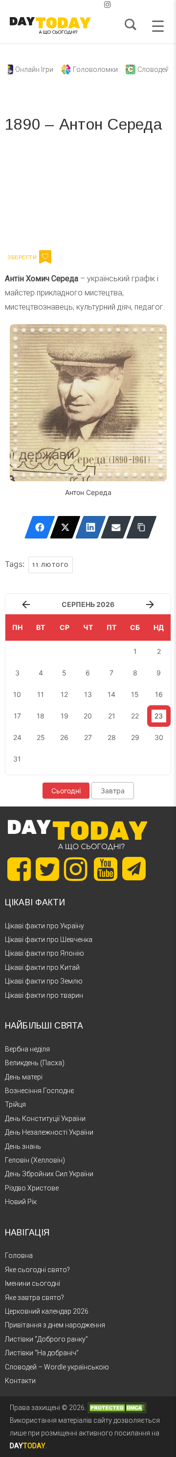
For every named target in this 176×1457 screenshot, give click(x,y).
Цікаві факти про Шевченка (48, 939)
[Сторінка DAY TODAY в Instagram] (76, 869)
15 (135, 694)
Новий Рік (21, 1202)
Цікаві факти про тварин (44, 995)
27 (88, 737)
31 (17, 759)
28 (112, 737)
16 (159, 694)
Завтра (113, 790)
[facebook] (76, 4)
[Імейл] (116, 527)
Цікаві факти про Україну (44, 926)
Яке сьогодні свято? (37, 1270)
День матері (24, 1077)
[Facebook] (39, 527)
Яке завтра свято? (34, 1297)
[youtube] (100, 4)
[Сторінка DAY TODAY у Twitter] (47, 869)
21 (111, 716)
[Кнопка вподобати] (45, 257)
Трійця (15, 1104)
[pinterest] (92, 4)
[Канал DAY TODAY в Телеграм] (134, 869)
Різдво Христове (32, 1188)
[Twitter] (65, 527)
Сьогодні (66, 790)
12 (64, 694)
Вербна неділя (27, 1049)
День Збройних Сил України (49, 1174)
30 (158, 737)
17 (17, 716)
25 (41, 737)
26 (64, 737)
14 (111, 694)
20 (88, 716)
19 (64, 716)
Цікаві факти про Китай (42, 967)
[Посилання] (141, 527)
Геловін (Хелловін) (35, 1160)
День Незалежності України (49, 1132)
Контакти (20, 1381)
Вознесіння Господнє (39, 1091)
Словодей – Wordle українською (57, 1367)
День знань (23, 1146)
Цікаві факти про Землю (44, 981)
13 (88, 694)
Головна (19, 1255)
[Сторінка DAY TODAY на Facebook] (19, 869)
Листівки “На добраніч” (42, 1353)
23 (158, 716)
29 (135, 737)
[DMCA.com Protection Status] (117, 1408)
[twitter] (68, 4)
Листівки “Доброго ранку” (46, 1339)
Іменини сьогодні (32, 1283)
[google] (84, 4)
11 (40, 694)
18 (40, 716)
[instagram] (107, 4)
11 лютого (50, 564)
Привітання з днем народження (55, 1325)
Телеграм (40, 194)
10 (17, 694)
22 (135, 716)
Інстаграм (109, 194)
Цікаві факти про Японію (44, 953)
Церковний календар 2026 (46, 1311)
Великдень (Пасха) (35, 1063)
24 (17, 737)
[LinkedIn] (90, 527)
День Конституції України (45, 1118)
